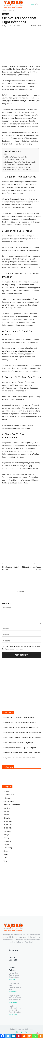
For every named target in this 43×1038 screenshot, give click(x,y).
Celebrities (7, 798)
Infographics (8, 831)
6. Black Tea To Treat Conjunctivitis (18, 169)
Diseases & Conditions (12, 805)
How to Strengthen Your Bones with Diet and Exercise (22, 737)
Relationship (8, 848)
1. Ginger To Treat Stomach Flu (16, 157)
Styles (6, 854)
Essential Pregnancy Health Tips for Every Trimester (22, 753)
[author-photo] (21, 588)
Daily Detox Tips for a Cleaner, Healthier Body (19, 758)
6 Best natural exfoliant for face (10, 568)
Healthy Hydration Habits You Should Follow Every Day (22, 732)
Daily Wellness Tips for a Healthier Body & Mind (20, 722)
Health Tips (11, 11)
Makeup (6, 838)
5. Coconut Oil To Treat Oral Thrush (17, 167)
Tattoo (6, 858)
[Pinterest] (14, 31)
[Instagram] (17, 1032)
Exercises (7, 808)
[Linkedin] (21, 1032)
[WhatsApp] (19, 31)
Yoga (5, 861)
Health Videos (8, 828)
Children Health (9, 801)
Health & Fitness (9, 821)
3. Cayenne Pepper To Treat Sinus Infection (20, 162)
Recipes (6, 844)
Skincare (6, 851)
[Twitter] (9, 31)
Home (4, 11)
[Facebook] (4, 31)
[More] (24, 31)
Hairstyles (7, 818)
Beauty (6, 791)
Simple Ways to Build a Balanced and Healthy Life (21, 727)
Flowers (6, 815)
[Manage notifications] (38, 1033)
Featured (7, 811)
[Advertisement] (21, 520)
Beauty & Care (9, 795)
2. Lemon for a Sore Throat (14, 159)
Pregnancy (7, 841)
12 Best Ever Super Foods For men (31, 568)
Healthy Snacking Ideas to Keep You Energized (20, 748)
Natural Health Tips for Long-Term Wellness (19, 717)
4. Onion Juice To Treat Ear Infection (18, 164)
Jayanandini (8, 26)
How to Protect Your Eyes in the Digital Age (18, 743)
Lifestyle (6, 834)
